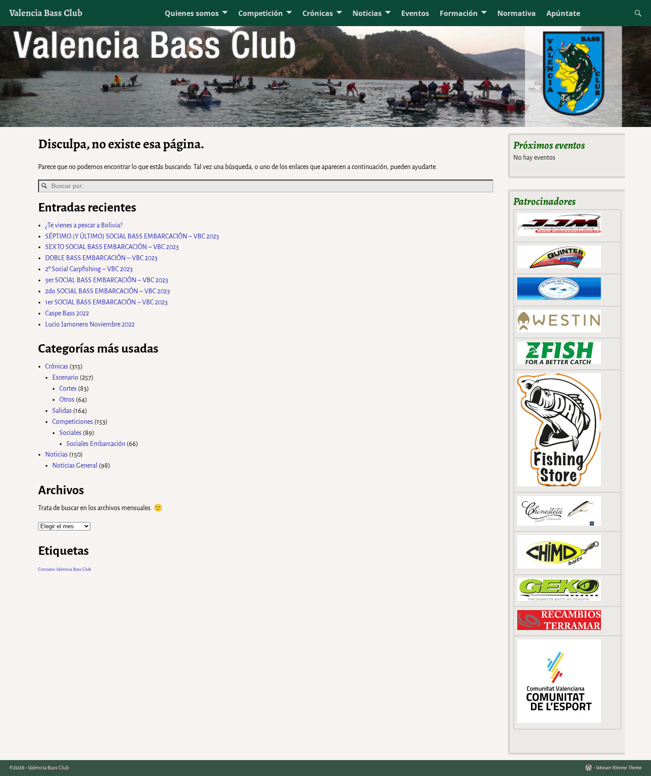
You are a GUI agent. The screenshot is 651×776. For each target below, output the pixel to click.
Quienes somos (192, 13)
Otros (66, 399)
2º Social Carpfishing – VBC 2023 (89, 269)
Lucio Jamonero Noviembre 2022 (90, 324)
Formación (459, 13)
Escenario (65, 377)
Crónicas (317, 13)
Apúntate (563, 13)
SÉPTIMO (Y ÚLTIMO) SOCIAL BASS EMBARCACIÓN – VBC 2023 (132, 236)
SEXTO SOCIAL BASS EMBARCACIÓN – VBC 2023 (112, 246)
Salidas (62, 410)
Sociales (70, 432)
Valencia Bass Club (45, 12)
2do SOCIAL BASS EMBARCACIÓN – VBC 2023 (107, 291)
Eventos (415, 13)
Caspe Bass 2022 (67, 313)
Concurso (46, 569)
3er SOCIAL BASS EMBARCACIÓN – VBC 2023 (106, 280)
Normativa (516, 13)
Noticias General (74, 465)
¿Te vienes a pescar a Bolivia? (83, 225)
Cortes (68, 388)
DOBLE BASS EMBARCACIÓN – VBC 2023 (101, 257)
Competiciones (72, 421)
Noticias (367, 13)
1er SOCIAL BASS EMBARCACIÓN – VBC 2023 (106, 302)
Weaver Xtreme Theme (619, 768)
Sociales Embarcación (95, 443)
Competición (260, 13)
